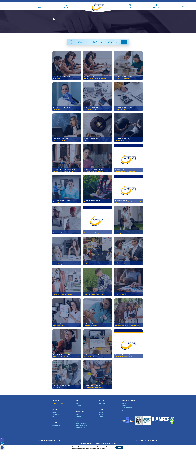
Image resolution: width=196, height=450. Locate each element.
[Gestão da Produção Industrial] (128, 251)
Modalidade (95, 41)
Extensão (101, 418)
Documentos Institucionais (81, 425)
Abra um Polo (45, 1)
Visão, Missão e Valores (81, 418)
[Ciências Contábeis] (128, 96)
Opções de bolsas (56, 425)
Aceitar (119, 447)
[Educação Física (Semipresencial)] (128, 158)
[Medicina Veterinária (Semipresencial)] (128, 312)
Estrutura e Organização (81, 424)
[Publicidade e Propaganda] (97, 374)
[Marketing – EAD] (66, 312)
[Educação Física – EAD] (128, 127)
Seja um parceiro (79, 405)
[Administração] (66, 65)
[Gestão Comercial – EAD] (97, 251)
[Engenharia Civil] (66, 220)
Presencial (54, 413)
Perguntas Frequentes (127, 407)
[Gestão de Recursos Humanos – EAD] (66, 282)
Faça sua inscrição (58, 403)
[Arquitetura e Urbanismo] (128, 65)
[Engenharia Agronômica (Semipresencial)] (128, 189)
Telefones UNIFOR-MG (127, 409)
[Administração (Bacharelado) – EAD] (97, 65)
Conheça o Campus (80, 422)
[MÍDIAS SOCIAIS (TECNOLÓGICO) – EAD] (66, 343)
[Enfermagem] (66, 189)
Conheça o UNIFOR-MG (5, 1)
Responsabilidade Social (81, 420)
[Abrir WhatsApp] (192, 446)
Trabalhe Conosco (126, 411)
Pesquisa (101, 416)
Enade (100, 420)
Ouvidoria (125, 405)
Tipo (79, 41)
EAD (53, 416)
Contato (124, 403)
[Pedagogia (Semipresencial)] (128, 343)
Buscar (124, 42)
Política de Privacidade (80, 427)
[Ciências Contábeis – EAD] (66, 127)
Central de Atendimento (15, 1)
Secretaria (101, 414)
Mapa (77, 403)
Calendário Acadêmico (25, 1)
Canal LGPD (39, 1)
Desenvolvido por (141, 441)
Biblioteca (101, 413)
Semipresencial (55, 414)
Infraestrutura (78, 416)
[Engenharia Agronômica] (97, 189)
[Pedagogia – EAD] (97, 343)
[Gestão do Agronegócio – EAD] (97, 282)
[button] (2, 440)
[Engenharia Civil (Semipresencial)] (97, 220)
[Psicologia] (66, 374)
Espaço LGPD (33, 1)
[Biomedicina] (66, 96)
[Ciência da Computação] (97, 96)
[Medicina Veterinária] (97, 312)
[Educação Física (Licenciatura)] (97, 158)
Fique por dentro (102, 403)
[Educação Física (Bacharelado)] (66, 158)
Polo (109, 41)
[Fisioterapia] (128, 220)
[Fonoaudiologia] (66, 251)
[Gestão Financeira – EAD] (128, 282)
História (77, 414)
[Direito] (97, 127)
